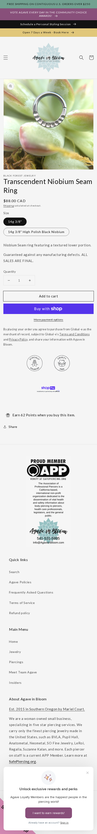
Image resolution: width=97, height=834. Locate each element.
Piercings (16, 662)
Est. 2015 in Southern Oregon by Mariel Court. (47, 709)
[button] (6, 58)
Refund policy (19, 613)
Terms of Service (22, 603)
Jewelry (15, 652)
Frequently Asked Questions (31, 592)
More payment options (48, 319)
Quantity (9, 271)
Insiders (15, 682)
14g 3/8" (15, 221)
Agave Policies (20, 582)
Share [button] (13, 427)
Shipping (8, 205)
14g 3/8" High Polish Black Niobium (36, 232)
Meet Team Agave (23, 672)
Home (13, 641)
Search (14, 572)
